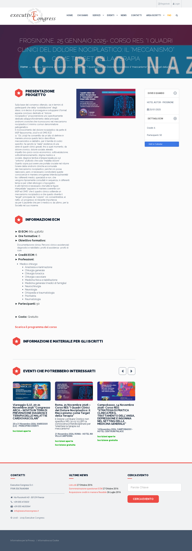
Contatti (136, 15)
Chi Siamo (82, 15)
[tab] (162, 93)
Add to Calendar (155, 144)
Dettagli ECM (155, 118)
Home (70, 15)
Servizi (96, 15)
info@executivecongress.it (26, 511)
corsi (36, 66)
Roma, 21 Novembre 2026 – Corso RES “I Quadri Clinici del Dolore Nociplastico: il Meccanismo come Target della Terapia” (30, 410)
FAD (169, 15)
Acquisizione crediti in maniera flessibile (88, 492)
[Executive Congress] (33, 16)
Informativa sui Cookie (48, 540)
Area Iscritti (153, 15)
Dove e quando (156, 93)
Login (177, 4)
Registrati (165, 4)
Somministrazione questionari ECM (85, 488)
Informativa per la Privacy (22, 540)
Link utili (72, 485)
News (124, 15)
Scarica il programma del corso (36, 327)
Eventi (110, 15)
